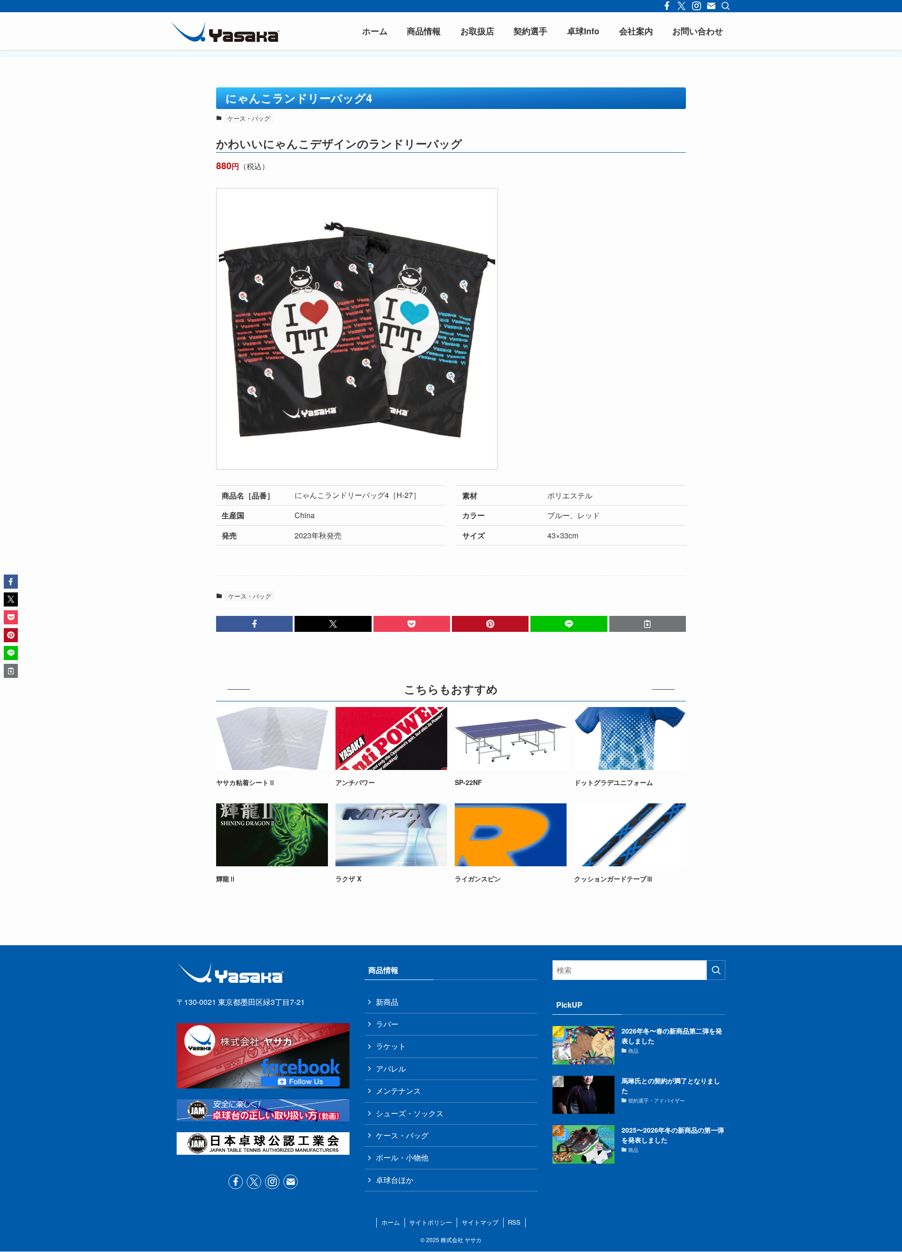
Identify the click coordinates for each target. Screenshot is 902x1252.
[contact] (290, 1181)
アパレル (391, 1068)
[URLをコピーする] (647, 624)
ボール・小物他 (402, 1157)
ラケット (391, 1046)
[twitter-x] (254, 1181)
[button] (254, 624)
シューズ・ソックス (409, 1113)
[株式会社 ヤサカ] (225, 31)
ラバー (387, 1024)
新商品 (387, 1001)
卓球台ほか (394, 1179)
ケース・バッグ (248, 118)
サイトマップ (480, 1222)
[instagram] (272, 1181)
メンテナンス (398, 1090)
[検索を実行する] (716, 970)
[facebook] (235, 1181)
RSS (514, 1222)
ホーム (390, 1222)
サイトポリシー (430, 1222)
